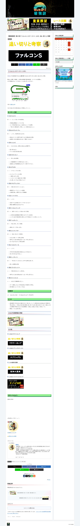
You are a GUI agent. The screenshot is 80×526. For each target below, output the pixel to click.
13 (69, 45)
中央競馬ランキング (11, 432)
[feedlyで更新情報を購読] (21, 457)
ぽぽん (17, 444)
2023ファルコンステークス (17, 461)
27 (69, 49)
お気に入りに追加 (12, 436)
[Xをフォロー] (18, 457)
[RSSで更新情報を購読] (23, 457)
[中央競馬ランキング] (12, 426)
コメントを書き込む (29, 508)
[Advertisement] (64, 100)
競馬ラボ (12, 104)
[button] (43, 64)
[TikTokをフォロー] (19, 457)
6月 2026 (64, 38)
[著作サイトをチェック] (16, 457)
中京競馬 (24, 461)
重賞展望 (10, 461)
